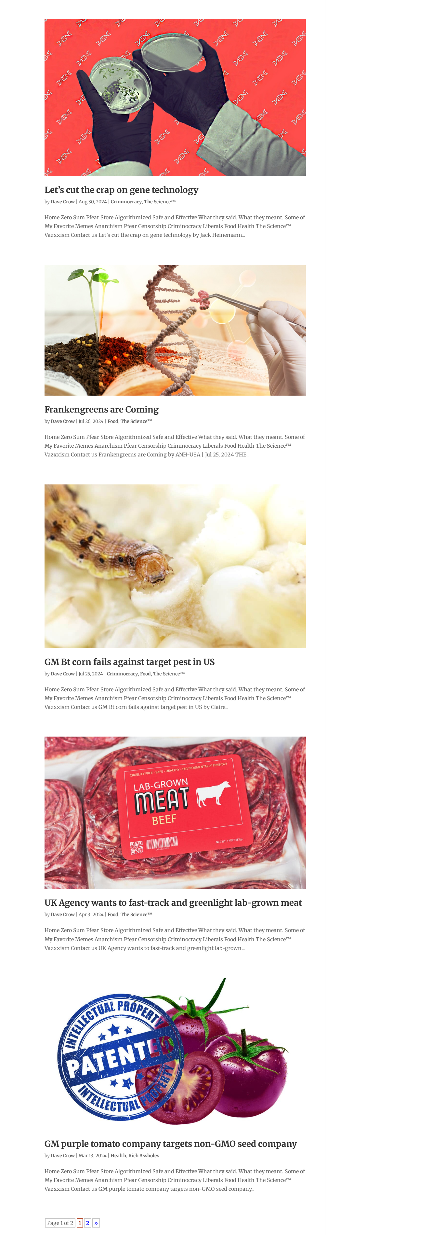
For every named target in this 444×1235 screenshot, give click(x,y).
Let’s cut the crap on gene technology (121, 189)
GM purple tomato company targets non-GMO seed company (171, 1143)
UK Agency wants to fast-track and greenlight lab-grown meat (173, 902)
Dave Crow (63, 202)
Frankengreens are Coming (102, 409)
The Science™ (160, 202)
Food (113, 421)
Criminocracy (126, 202)
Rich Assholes (143, 1156)
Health (118, 1156)
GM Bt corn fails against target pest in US (130, 662)
